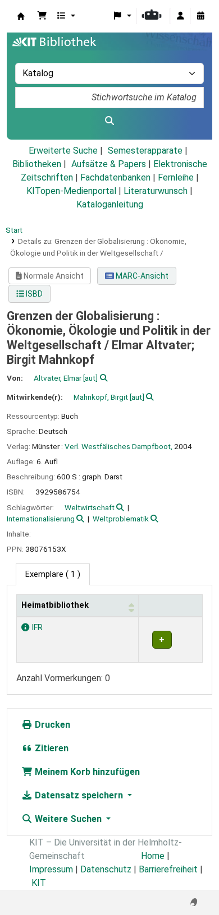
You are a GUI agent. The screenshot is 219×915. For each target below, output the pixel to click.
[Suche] (109, 121)
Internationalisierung (41, 518)
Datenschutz (105, 869)
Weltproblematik (121, 518)
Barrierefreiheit (168, 869)
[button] (42, 16)
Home (153, 856)
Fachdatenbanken (115, 177)
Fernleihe (176, 177)
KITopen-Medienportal (71, 191)
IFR (36, 627)
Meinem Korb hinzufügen (86, 771)
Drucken (51, 724)
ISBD (33, 293)
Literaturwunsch (156, 191)
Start (14, 229)
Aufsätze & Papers (108, 164)
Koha (21, 16)
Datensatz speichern (79, 795)
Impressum (51, 869)
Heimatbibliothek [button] (55, 605)
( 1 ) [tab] (52, 574)
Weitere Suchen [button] (68, 819)
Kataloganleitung (109, 204)
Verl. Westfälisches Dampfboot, (118, 446)
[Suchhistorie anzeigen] (200, 16)
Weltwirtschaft (90, 507)
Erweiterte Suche (63, 150)
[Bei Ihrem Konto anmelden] (180, 16)
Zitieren (51, 748)
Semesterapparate (145, 150)
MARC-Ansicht (141, 275)
